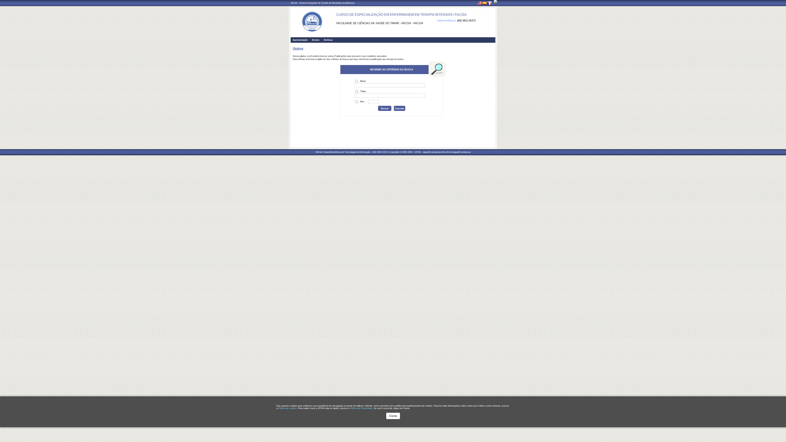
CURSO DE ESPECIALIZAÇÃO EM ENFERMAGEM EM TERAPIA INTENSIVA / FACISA (401, 14)
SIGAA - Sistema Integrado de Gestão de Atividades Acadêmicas (323, 3)
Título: (363, 91)
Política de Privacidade (361, 408)
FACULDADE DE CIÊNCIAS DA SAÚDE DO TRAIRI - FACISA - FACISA (379, 23)
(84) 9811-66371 (466, 20)
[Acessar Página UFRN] (495, 1)
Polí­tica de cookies (287, 408)
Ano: (362, 101)
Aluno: (363, 81)
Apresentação (300, 40)
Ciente (393, 415)
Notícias (328, 40)
